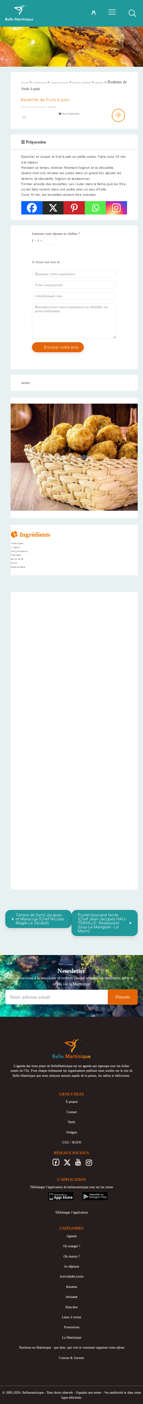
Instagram (89, 1164)
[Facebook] (32, 207)
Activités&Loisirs (71, 1276)
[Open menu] (112, 12)
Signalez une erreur (88, 1392)
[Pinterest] (74, 207)
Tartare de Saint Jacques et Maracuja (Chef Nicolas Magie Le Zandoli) (40, 918)
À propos (72, 1101)
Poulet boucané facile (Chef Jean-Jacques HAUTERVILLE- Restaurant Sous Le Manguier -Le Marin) (102, 922)
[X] (53, 207)
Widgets (71, 1132)
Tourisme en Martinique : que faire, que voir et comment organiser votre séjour (71, 1347)
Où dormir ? (72, 1256)
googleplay (89, 1194)
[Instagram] (116, 207)
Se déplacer (71, 1266)
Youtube (78, 1164)
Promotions (71, 1327)
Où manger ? (71, 1246)
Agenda (71, 1236)
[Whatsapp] (95, 207)
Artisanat (71, 1297)
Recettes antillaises (81, 82)
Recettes (71, 1287)
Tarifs (71, 1122)
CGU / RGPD (71, 1142)
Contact (72, 1112)
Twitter (67, 1164)
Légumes (99, 82)
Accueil (25, 82)
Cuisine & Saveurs (59, 82)
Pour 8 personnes (70, 113)
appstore (53, 1194)
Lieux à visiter (71, 1317)
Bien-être (71, 1307)
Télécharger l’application (71, 1212)
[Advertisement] (74, 639)
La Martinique (39, 82)
